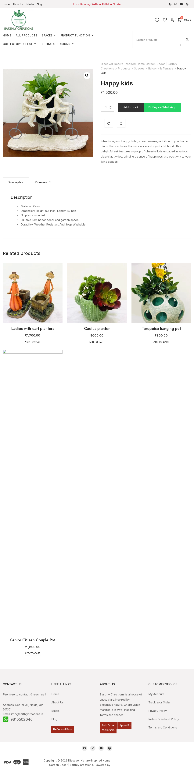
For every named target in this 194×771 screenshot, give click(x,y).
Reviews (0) (43, 182)
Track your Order (159, 702)
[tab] (16, 182)
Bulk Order (108, 725)
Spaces (47, 35)
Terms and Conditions (162, 727)
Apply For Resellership (115, 728)
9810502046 (21, 719)
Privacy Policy (157, 711)
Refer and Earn (62, 729)
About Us (18, 4)
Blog (39, 4)
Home (6, 4)
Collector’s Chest (18, 44)
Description (16, 182)
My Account (156, 694)
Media (30, 4)
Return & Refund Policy (163, 719)
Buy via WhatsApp (164, 107)
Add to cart (130, 107)
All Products (26, 35)
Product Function (75, 35)
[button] (162, 107)
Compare (121, 123)
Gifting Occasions (55, 44)
